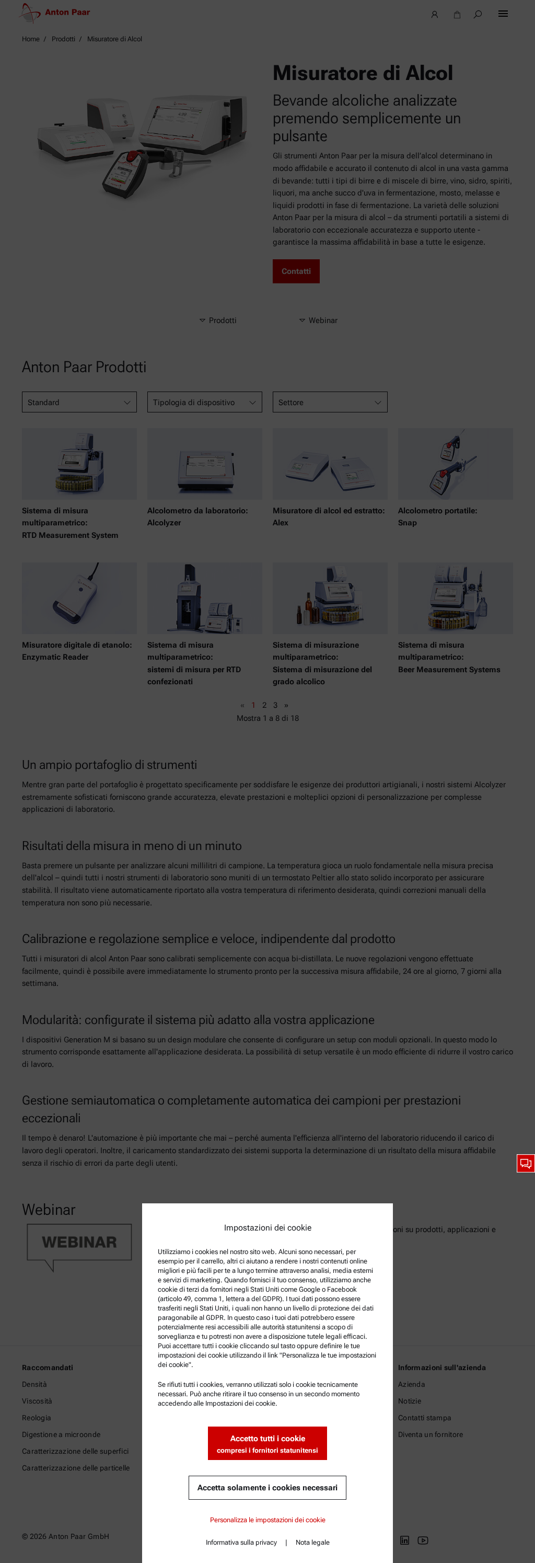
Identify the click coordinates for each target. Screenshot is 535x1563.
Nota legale (313, 1542)
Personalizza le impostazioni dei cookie (267, 1520)
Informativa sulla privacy (241, 1542)
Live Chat (526, 1163)
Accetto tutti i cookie (267, 1444)
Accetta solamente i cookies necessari (267, 1487)
